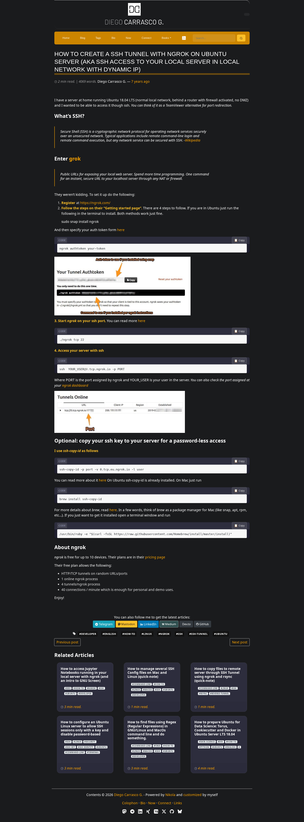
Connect (164, 803)
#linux (147, 634)
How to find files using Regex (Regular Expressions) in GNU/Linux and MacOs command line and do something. (152, 730)
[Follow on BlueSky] (180, 811)
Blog (82, 37)
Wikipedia (192, 140)
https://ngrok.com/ (95, 203)
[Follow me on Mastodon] (124, 811)
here (121, 230)
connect (146, 37)
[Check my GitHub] (172, 811)
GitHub (204, 624)
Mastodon (128, 624)
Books (165, 37)
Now (151, 803)
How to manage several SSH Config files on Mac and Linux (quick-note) (151, 672)
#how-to (128, 634)
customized (192, 794)
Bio (142, 803)
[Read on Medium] (156, 811)
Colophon (130, 803)
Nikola (170, 794)
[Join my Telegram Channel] (132, 811)
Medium (170, 624)
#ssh (179, 634)
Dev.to (186, 624)
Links (178, 803)
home (65, 37)
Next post (239, 642)
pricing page (155, 557)
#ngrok (164, 634)
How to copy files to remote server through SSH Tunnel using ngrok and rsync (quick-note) (217, 674)
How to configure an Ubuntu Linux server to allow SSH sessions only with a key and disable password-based (85, 728)
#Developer (87, 634)
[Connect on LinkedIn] (140, 811)
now (128, 37)
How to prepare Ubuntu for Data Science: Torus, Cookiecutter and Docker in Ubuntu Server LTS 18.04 (217, 728)
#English (109, 634)
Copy (239, 240)
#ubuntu (220, 634)
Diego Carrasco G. (128, 794)
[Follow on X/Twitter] (164, 811)
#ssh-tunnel (198, 634)
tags (98, 37)
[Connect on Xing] (148, 811)
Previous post (67, 642)
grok (75, 158)
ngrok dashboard (75, 385)
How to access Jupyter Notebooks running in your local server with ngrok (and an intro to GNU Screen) (84, 674)
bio (113, 37)
